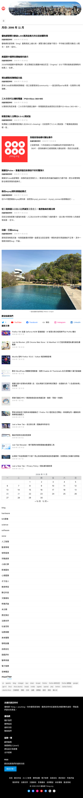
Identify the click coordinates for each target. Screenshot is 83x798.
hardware (6, 513)
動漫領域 (5, 547)
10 (53, 486)
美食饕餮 (5, 638)
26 (75, 494)
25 (64, 494)
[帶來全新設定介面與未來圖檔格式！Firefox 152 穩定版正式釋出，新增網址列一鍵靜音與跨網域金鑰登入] (6, 413)
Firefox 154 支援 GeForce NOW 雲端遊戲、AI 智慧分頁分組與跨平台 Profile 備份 (44, 332)
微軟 (22, 690)
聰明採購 (5, 643)
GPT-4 (4, 686)
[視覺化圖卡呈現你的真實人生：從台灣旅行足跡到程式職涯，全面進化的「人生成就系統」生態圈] (6, 387)
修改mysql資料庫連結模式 (14, 191)
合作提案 (8, 752)
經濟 (44, 690)
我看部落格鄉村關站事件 (41, 137)
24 (53, 494)
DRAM (32, 683)
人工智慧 (5, 542)
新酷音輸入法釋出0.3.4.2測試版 (16, 116)
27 (7, 498)
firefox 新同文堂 (54, 683)
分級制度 (16, 690)
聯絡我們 (8, 731)
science (5, 525)
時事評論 (5, 604)
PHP (52, 686)
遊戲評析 (5, 655)
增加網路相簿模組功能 (12, 78)
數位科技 (5, 592)
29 (30, 498)
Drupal (38, 683)
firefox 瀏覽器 (66, 683)
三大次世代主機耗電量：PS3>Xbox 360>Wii (22, 99)
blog (3, 508)
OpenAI (46, 686)
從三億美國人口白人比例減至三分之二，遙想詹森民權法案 (28, 209)
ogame (39, 686)
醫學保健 (5, 660)
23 (41, 494)
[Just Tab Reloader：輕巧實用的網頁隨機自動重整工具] (6, 447)
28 (19, 498)
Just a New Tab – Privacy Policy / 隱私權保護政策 (32, 466)
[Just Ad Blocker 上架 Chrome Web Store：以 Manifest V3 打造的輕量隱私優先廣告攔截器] (6, 345)
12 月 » (45, 501)
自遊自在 (5, 649)
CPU (27, 683)
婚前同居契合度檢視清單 (21, 435)
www (4, 536)
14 (19, 490)
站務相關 (5, 632)
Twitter (57, 686)
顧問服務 (8, 742)
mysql (27, 686)
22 (30, 494)
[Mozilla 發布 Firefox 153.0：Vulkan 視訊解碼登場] (6, 360)
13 (7, 490)
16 (41, 490)
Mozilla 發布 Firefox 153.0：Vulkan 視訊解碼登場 (31, 357)
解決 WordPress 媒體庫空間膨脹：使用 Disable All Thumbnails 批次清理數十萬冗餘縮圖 (46, 371)
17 (53, 490)
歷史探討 (5, 615)
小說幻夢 (5, 564)
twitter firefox (67, 686)
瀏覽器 (38, 690)
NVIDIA (33, 686)
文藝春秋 (5, 598)
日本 (27, 690)
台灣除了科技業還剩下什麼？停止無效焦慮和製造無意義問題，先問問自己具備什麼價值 (45, 456)
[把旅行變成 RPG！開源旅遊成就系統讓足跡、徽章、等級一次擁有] (6, 401)
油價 (32, 690)
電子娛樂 (5, 666)
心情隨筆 (5, 575)
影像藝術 (5, 570)
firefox (44, 683)
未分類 (4, 609)
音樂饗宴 (5, 672)
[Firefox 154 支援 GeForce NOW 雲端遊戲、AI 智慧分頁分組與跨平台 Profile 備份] (6, 333)
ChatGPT (20, 683)
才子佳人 (5, 581)
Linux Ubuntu (18, 686)
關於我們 (8, 720)
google (75, 683)
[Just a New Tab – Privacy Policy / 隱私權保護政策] (6, 467)
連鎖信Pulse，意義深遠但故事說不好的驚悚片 (23, 170)
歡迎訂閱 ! (10, 769)
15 (30, 490)
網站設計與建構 (10, 749)
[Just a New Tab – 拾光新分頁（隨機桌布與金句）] (6, 426)
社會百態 (5, 626)
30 (41, 498)
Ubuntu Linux (6, 690)
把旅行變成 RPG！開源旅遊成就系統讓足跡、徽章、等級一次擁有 (37, 398)
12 (76, 486)
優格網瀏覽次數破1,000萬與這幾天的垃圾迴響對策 (25, 36)
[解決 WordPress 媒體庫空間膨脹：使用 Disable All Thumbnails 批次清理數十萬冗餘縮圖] (6, 373)
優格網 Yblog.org (47, 786)
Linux (10, 686)
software (5, 530)
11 (64, 486)
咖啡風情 (5, 553)
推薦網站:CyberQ (11, 745)
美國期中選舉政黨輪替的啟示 (15, 57)
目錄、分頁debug (10, 230)
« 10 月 (38, 501)
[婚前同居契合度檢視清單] (6, 435)
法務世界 (5, 621)
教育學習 (5, 587)
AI (3, 683)
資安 (49, 690)
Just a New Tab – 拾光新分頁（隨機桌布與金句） (31, 424)
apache (8, 683)
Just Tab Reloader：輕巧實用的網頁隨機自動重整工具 (33, 445)
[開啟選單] (4, 21)
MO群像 (5, 519)
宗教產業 (5, 559)
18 (64, 490)
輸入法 (55, 690)
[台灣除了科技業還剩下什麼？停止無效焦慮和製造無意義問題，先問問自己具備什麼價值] (6, 457)
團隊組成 (8, 724)
